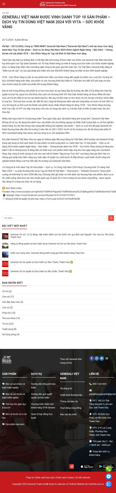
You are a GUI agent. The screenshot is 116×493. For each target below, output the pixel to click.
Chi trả (5, 291)
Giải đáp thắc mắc (11, 302)
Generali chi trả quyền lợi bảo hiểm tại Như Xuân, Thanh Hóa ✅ (41, 271)
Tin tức (5, 13)
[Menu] (4, 4)
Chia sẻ (5, 296)
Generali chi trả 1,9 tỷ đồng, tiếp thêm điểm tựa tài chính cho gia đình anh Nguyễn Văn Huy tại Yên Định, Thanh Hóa (62, 236)
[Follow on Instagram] (96, 358)
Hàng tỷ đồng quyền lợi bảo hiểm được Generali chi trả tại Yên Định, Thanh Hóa (48, 243)
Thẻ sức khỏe (8, 318)
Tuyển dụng (7, 329)
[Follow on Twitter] (101, 358)
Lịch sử (5, 307)
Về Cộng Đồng (9, 334)
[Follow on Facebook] (91, 358)
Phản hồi (6, 313)
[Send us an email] (107, 358)
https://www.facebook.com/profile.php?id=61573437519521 (45, 195)
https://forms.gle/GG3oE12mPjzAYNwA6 (60, 199)
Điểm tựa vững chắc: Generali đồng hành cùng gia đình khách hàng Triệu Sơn (47, 253)
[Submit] (111, 218)
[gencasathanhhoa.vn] (58, 4)
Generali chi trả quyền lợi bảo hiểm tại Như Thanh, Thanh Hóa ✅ (41, 262)
